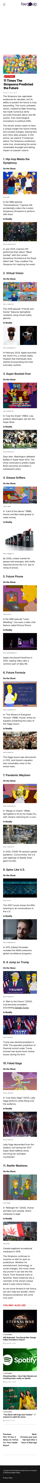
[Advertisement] (20, 33)
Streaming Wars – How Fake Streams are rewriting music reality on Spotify (20, 1377)
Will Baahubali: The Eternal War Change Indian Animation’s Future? (19, 1338)
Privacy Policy (8, 1478)
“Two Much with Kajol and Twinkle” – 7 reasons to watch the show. (19, 1416)
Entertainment (9, 76)
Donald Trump (22, 1007)
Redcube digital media (12, 1472)
